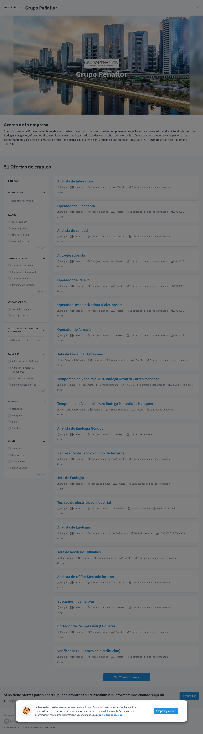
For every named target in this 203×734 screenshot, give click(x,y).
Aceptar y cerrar (166, 711)
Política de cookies (112, 714)
